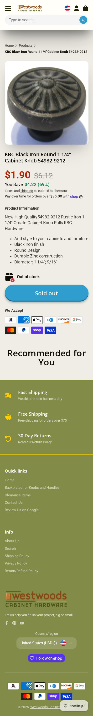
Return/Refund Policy (21, 571)
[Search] (83, 20)
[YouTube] (22, 623)
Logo (30, 8)
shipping (27, 191)
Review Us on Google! (22, 510)
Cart (85, 8)
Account (76, 8)
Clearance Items (18, 495)
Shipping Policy (17, 556)
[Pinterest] (14, 623)
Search (10, 548)
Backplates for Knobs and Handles (32, 487)
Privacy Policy (16, 563)
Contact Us (14, 502)
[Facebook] (7, 623)
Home (9, 45)
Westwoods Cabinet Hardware (52, 707)
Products (25, 45)
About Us (12, 541)
